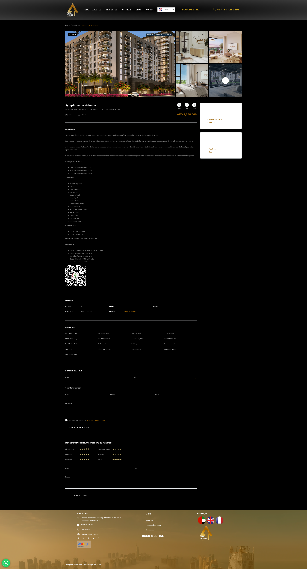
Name (67, 395)
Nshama (168, 35)
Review (67, 477)
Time (134, 378)
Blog (210, 152)
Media (139, 10)
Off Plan (126, 10)
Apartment (213, 149)
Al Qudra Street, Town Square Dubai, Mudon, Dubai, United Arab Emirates (92, 109)
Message (68, 403)
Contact (150, 10)
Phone (112, 395)
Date (67, 378)
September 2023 (215, 119)
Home (86, 10)
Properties (112, 10)
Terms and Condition (153, 525)
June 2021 (212, 122)
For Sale (150, 35)
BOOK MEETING (153, 536)
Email (157, 395)
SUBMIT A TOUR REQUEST (79, 428)
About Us (97, 10)
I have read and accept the (86, 420)
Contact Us (150, 530)
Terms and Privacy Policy (96, 420)
